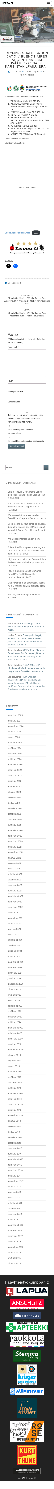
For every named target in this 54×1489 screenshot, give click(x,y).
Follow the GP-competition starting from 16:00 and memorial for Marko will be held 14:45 (27, 550)
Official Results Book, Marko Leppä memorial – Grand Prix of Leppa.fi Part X (26, 495)
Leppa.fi (7, 3)
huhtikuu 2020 (15, 1022)
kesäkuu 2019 (14, 1077)
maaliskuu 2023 (15, 830)
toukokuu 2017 (15, 1214)
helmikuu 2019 (15, 1098)
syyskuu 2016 (14, 1257)
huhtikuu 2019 (15, 1087)
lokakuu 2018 (14, 1120)
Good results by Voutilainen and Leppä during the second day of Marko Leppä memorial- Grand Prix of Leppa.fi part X (27, 527)
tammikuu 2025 (15, 715)
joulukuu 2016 (15, 1241)
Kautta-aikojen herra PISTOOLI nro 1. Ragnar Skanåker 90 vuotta (26, 626)
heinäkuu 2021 (15, 939)
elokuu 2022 (14, 868)
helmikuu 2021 (15, 967)
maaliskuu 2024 (15, 764)
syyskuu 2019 (14, 1060)
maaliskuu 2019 (15, 1093)
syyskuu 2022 (14, 863)
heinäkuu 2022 (15, 874)
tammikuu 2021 (15, 972)
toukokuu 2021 (15, 950)
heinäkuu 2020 (15, 1005)
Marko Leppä (32, 71)
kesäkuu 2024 (14, 748)
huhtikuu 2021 (15, 956)
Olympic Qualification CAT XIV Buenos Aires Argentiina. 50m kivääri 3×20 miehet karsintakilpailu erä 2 (27, 299)
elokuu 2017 (14, 1197)
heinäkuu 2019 (15, 1071)
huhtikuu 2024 (15, 759)
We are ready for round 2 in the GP (24, 538)
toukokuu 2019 (15, 1082)
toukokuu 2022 (15, 885)
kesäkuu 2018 (14, 1142)
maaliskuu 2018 (15, 1159)
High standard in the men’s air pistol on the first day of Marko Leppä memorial (27, 561)
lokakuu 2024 (14, 731)
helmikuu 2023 (15, 835)
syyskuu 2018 (14, 1126)
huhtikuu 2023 (15, 824)
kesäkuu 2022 (14, 879)
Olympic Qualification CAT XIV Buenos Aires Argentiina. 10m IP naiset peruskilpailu (27, 313)
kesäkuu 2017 (14, 1208)
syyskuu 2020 (14, 994)
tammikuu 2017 (15, 1235)
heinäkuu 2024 (15, 742)
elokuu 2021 (14, 934)
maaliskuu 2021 (15, 961)
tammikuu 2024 (15, 775)
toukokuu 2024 (15, 753)
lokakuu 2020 (14, 989)
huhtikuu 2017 (15, 1219)
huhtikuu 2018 (15, 1153)
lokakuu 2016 (14, 1252)
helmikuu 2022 (15, 901)
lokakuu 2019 (14, 1055)
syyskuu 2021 (14, 929)
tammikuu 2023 (15, 841)
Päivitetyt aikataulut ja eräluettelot (24, 594)
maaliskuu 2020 (15, 1027)
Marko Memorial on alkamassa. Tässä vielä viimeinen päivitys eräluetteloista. (26, 584)
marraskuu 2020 (15, 983)
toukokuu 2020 (15, 1016)
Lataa (36, 233)
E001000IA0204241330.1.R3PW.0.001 (18, 233)
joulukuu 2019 (15, 1044)
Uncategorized (14, 282)
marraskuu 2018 (15, 1115)
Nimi (10, 381)
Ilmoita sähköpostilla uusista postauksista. (26, 440)
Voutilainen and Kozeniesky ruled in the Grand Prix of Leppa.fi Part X (25, 505)
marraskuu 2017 (15, 1181)
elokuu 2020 (14, 1000)
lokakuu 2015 (14, 1263)
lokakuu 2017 (14, 1186)
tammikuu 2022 (15, 907)
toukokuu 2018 (15, 1148)
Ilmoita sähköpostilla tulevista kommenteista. (20, 431)
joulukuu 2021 (15, 912)
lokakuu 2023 (14, 791)
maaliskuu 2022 (15, 896)
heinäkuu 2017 (15, 1203)
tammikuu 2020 (15, 1038)
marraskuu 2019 (15, 1049)
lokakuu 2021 (14, 923)
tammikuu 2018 (15, 1170)
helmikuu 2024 (15, 769)
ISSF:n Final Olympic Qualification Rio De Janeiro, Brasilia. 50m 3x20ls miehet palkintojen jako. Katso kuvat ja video (26, 654)
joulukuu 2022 (15, 846)
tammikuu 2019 (15, 1104)
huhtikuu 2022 (15, 890)
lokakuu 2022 (14, 857)
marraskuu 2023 (15, 786)
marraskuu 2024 (15, 726)
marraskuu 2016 (15, 1246)
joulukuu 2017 (15, 1175)
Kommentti (13, 346)
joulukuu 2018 (15, 1109)
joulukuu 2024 (15, 720)
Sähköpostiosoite (16, 391)
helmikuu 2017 (15, 1230)
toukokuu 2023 (15, 819)
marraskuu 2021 (15, 918)
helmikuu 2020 (15, 1033)
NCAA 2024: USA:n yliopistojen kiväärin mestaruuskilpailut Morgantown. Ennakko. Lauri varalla (26, 668)
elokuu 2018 (14, 1131)
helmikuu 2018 (15, 1164)
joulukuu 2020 (15, 978)
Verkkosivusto (14, 401)
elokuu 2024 (14, 737)
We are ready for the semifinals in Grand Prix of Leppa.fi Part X (24, 517)
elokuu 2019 (14, 1066)
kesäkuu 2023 (14, 813)
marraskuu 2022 (15, 852)
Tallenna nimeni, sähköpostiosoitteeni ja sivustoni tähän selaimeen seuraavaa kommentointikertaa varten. (25, 418)
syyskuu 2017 (14, 1192)
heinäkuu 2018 (15, 1137)
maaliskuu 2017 (15, 1224)
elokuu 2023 (14, 802)
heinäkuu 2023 (15, 808)
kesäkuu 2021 (14, 945)
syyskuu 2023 (14, 797)
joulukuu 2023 (15, 780)
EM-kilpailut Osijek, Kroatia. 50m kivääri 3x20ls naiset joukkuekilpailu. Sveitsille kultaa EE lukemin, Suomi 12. (25, 640)
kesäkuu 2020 (14, 1011)
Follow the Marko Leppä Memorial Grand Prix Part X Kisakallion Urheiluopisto (24, 574)
